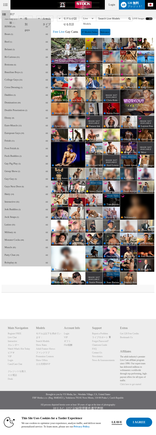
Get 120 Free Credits (129, 333)
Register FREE (14, 333)
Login (112, 4)
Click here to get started (130, 384)
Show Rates (41, 345)
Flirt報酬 (68, 345)
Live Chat (12, 337)
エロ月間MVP (43, 364)
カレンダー (13, 345)
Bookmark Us (126, 337)
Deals (10, 379)
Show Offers (42, 360)
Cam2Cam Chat (15, 364)
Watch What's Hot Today (19, 348)
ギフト (67, 341)
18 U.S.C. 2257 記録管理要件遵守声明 (78, 408)
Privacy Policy (82, 426)
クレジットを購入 (17, 371)
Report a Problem (100, 333)
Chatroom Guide (99, 345)
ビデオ (11, 352)
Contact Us (97, 352)
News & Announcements (103, 360)
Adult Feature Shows (45, 348)
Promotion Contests (45, 356)
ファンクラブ (43, 352)
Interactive (12, 341)
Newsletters (97, 356)
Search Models (42, 341)
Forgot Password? (100, 341)
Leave (117, 422)
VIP (10, 356)
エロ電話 (12, 375)
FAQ (94, 348)
